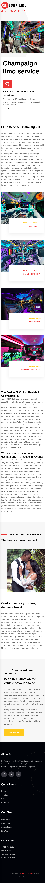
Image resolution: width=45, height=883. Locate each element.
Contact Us (5, 803)
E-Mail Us (7, 851)
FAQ (3, 799)
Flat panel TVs (35, 226)
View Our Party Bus (32, 223)
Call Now (12, 733)
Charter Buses (6, 827)
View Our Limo (34, 318)
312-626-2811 (11, 11)
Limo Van (4, 831)
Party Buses (5, 819)
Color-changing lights (32, 274)
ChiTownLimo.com (26, 873)
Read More (7, 109)
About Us (4, 795)
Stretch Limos (6, 823)
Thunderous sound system (30, 369)
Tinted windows (34, 322)
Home (3, 791)
